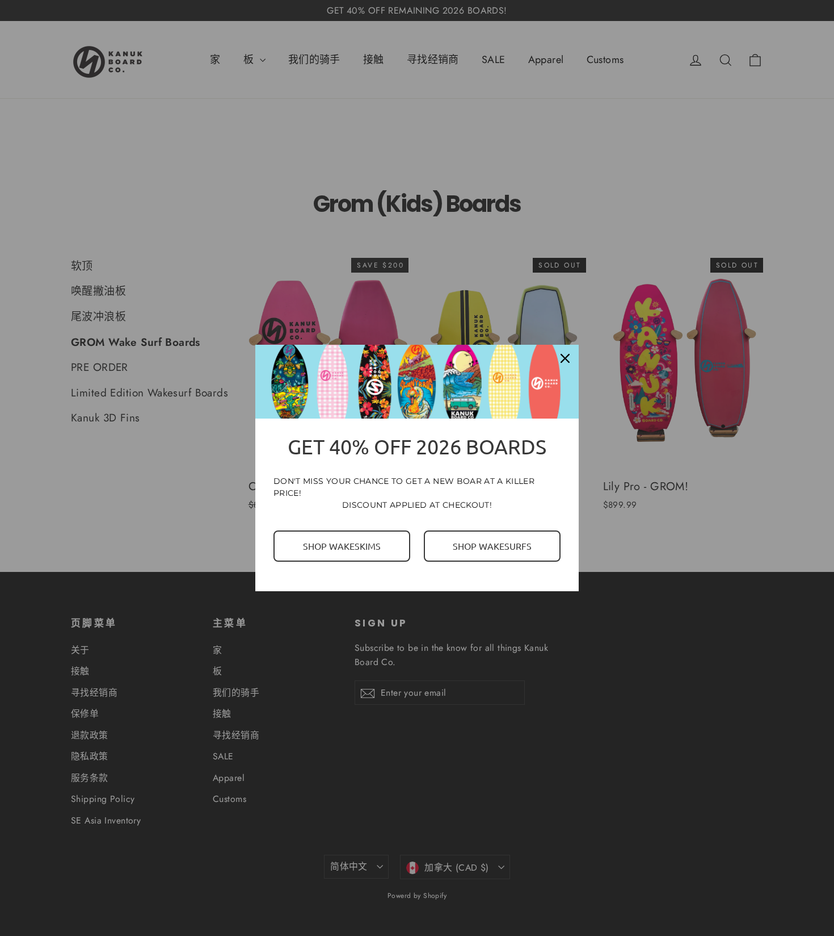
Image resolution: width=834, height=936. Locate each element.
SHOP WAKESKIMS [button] (342, 545)
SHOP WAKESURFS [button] (492, 545)
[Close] (565, 358)
